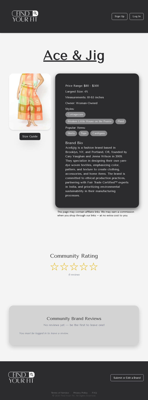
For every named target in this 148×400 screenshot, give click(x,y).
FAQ (94, 392)
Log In (137, 16)
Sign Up (119, 16)
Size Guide (30, 136)
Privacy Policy (80, 392)
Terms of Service (60, 392)
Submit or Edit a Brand (127, 377)
